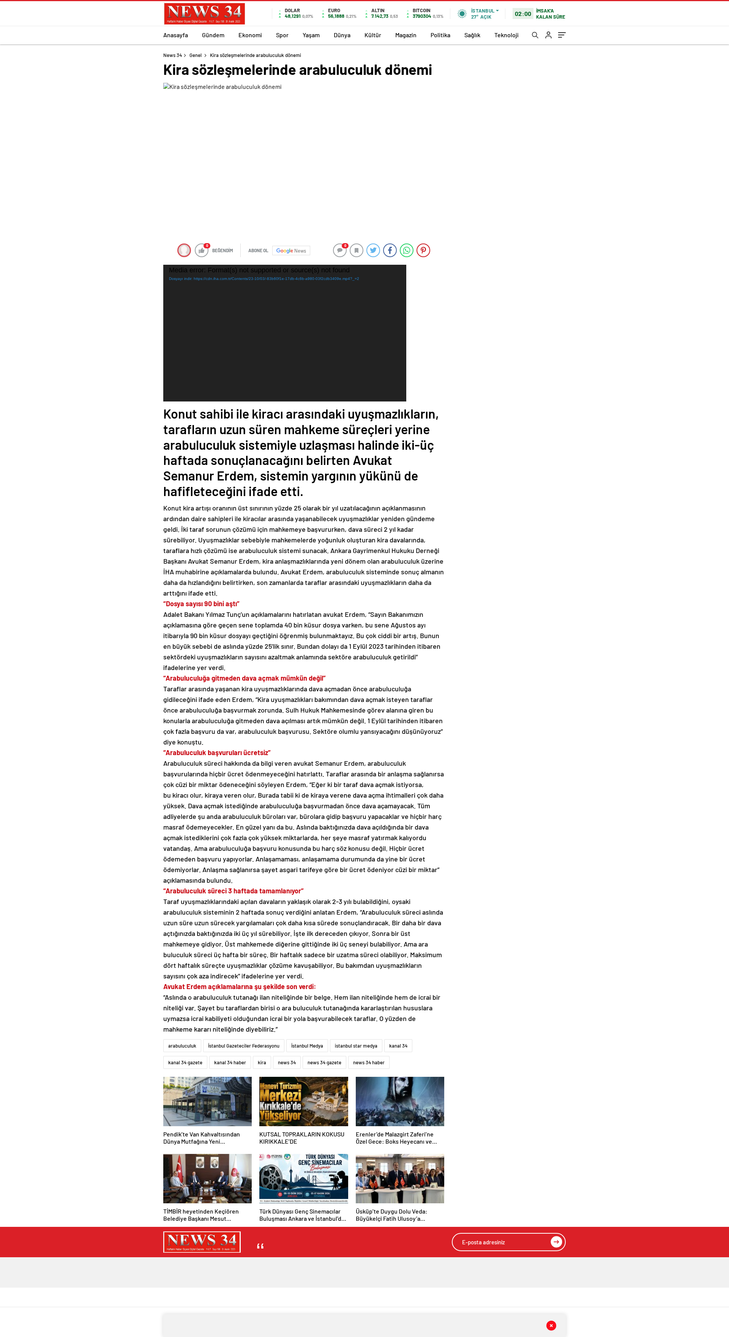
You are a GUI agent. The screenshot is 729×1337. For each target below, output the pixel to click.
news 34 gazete (324, 1062)
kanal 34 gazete (185, 1062)
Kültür (372, 34)
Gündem (213, 34)
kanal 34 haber (230, 1062)
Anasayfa (175, 34)
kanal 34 (398, 1046)
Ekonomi (250, 34)
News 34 (172, 55)
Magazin (406, 34)
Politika (440, 34)
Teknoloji (506, 34)
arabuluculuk (182, 1046)
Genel (195, 55)
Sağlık (472, 34)
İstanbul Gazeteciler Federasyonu (243, 1046)
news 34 (287, 1062)
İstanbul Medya (307, 1046)
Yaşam (311, 34)
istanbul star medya (356, 1046)
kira (262, 1062)
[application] (284, 333)
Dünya (342, 34)
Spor (282, 34)
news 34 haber (369, 1062)
